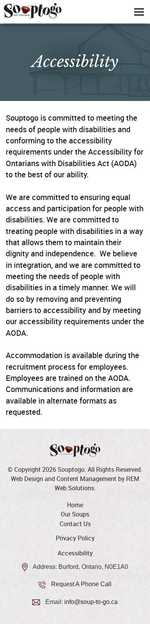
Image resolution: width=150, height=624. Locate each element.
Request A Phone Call (81, 584)
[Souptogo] (75, 11)
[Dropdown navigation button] (138, 11)
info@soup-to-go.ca (91, 602)
